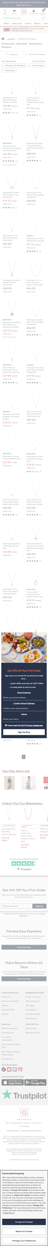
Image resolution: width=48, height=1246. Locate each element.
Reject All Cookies (24, 1231)
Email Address (24, 692)
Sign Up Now (24, 732)
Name (24, 714)
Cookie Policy (8, 1213)
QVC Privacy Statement (32, 725)
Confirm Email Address (24, 703)
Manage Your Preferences (24, 1240)
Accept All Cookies (24, 1222)
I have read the (25, 725)
